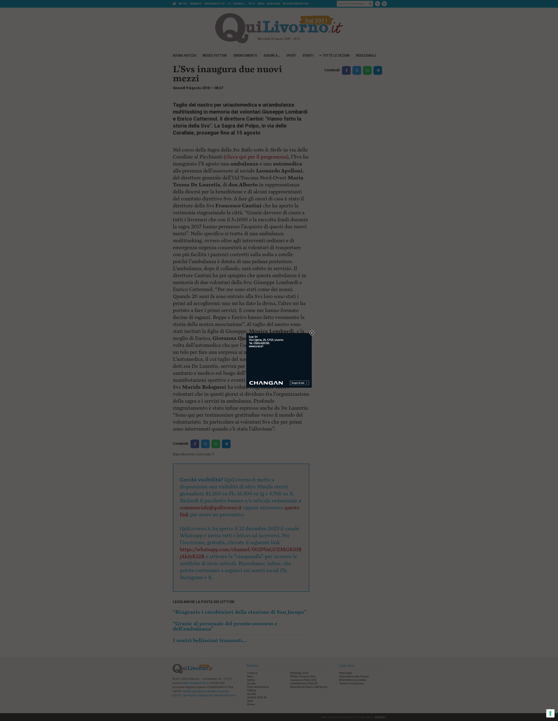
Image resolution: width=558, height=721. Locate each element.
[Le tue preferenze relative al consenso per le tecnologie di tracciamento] (550, 713)
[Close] (312, 333)
